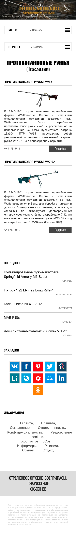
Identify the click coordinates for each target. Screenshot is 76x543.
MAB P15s (12, 318)
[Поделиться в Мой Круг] (38, 378)
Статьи (67, 335)
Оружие (67, 281)
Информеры (26, 446)
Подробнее (60, 149)
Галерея (67, 322)
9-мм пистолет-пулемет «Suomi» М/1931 (36, 331)
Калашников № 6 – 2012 (23, 304)
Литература (65, 308)
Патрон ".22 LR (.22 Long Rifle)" (28, 290)
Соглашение (20, 428)
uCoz (46, 441)
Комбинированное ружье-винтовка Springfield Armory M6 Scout (31, 274)
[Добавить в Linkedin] (62, 378)
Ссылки (28, 450)
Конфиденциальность (24, 432)
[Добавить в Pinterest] (38, 366)
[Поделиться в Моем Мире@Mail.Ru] (50, 378)
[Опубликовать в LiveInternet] (15, 378)
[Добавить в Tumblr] (62, 366)
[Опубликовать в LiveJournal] (26, 378)
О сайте (26, 423)
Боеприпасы (64, 294)
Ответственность (51, 428)
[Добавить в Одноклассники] (38, 390)
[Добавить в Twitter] (50, 366)
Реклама (51, 446)
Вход (4, 3)
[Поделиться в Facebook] (26, 366)
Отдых (48, 450)
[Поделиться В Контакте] (15, 366)
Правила (48, 423)
